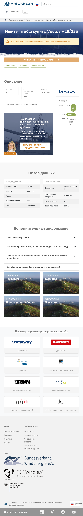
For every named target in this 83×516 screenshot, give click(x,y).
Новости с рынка (31, 435)
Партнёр (8, 439)
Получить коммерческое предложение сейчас (35, 146)
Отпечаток (13, 502)
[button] (37, 4)
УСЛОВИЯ (23, 502)
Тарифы (50, 502)
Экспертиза (29, 431)
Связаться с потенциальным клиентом (41, 60)
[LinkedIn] (42, 512)
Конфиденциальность (37, 502)
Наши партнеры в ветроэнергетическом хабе (41, 331)
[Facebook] (63, 512)
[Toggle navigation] (25, 12)
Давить (7, 443)
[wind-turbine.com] (5, 20)
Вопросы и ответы (16, 505)
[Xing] (52, 512)
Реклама (58, 502)
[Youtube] (74, 512)
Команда (8, 435)
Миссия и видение (12, 431)
